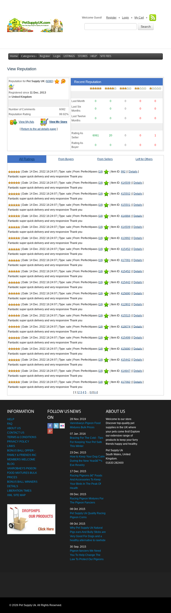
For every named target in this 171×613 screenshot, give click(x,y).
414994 (125, 215)
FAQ (9, 423)
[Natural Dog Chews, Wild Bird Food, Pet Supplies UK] (35, 23)
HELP (94, 56)
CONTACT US (15, 432)
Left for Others (144, 159)
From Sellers (105, 159)
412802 (125, 304)
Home (14, 56)
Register (111, 17)
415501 (125, 204)
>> (95, 392)
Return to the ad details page (38, 129)
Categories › (29, 56)
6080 (49, 81)
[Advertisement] (85, 585)
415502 (125, 193)
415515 (125, 315)
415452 (125, 249)
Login (125, 17)
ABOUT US (14, 428)
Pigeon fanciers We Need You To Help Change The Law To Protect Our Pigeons (87, 555)
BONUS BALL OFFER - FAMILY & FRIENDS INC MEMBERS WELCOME (22, 455)
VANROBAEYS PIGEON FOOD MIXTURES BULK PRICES (22, 473)
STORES (82, 56)
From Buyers (66, 159)
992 (123, 171)
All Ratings (27, 159)
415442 (125, 282)
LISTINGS (69, 56)
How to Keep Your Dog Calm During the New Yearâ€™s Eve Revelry (87, 460)
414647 (125, 370)
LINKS (11, 446)
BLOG (10, 463)
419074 (125, 326)
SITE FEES (105, 56)
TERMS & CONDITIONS (21, 437)
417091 (125, 260)
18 (100, 171)
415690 (125, 293)
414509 (125, 182)
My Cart (139, 17)
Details (133, 171)
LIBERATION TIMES (19, 490)
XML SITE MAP (16, 495)
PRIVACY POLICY (18, 441)
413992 (125, 238)
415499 (125, 337)
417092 (125, 381)
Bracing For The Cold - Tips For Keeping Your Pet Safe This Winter (86, 442)
